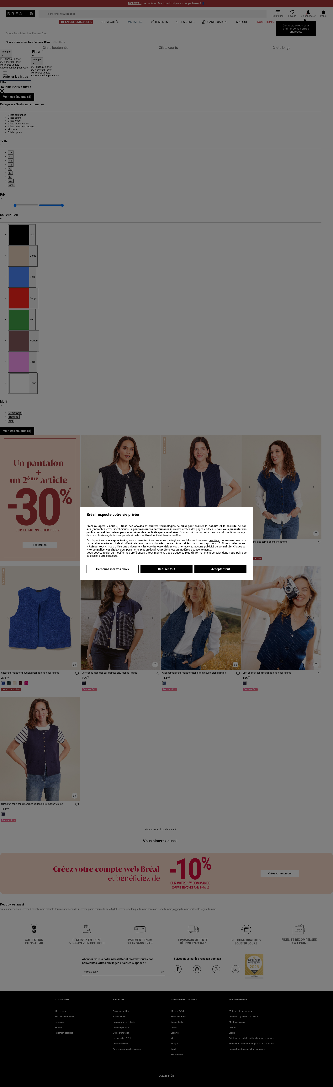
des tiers (214, 540)
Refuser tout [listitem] (166, 569)
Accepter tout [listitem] (220, 569)
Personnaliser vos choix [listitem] (112, 569)
